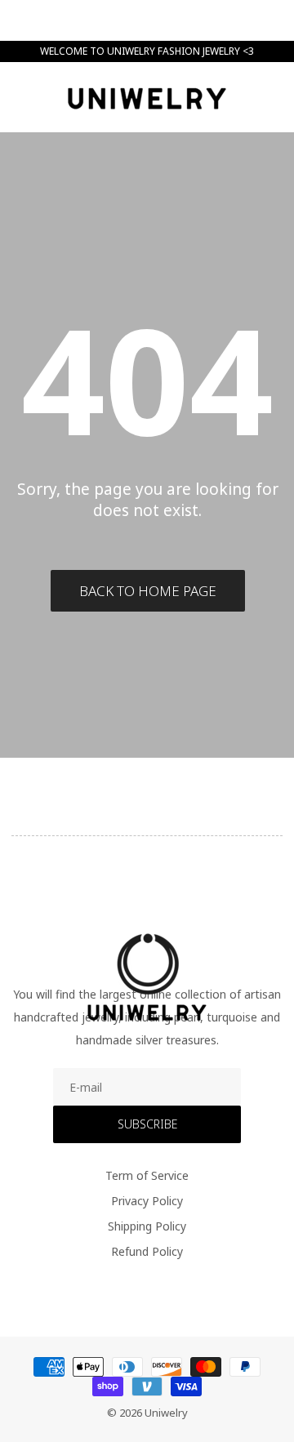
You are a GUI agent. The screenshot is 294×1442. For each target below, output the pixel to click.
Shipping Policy (147, 1226)
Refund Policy (147, 1251)
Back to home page (147, 590)
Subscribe (147, 1124)
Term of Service (147, 1175)
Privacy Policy (147, 1200)
